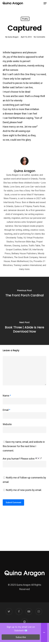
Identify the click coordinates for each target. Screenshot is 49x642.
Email (6, 409)
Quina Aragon (13, 37)
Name (7, 395)
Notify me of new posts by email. (24, 490)
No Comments (39, 37)
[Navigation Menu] (45, 3)
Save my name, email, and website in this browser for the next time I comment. (24, 446)
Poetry (25, 19)
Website (7, 424)
